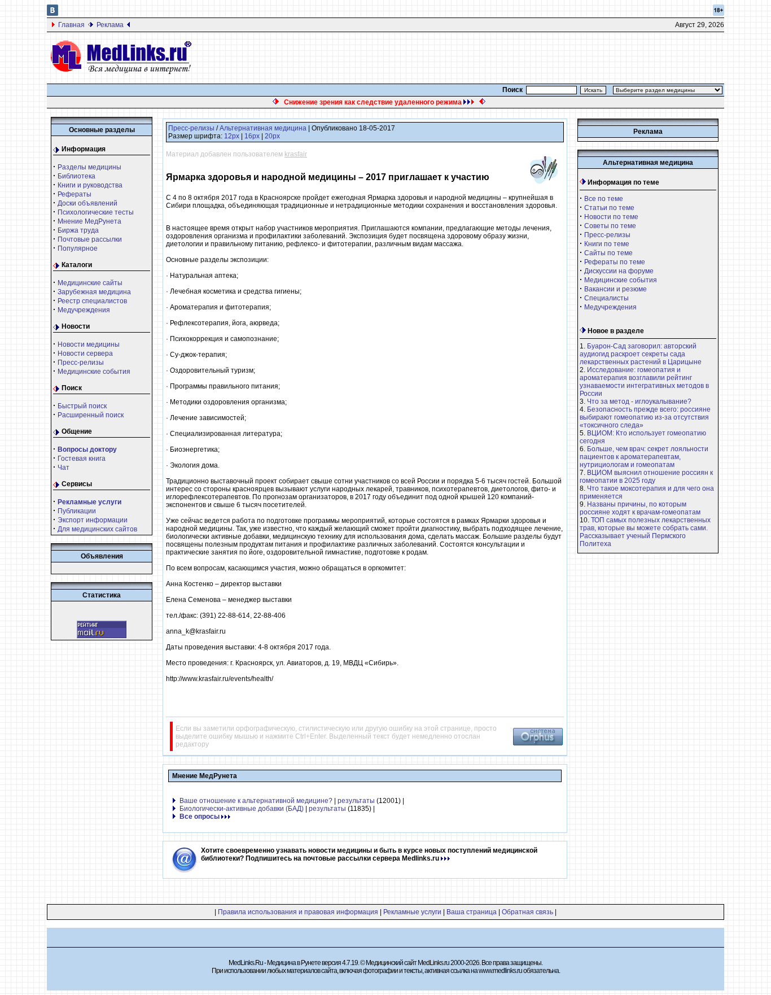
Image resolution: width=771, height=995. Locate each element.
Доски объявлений (87, 203)
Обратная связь (527, 912)
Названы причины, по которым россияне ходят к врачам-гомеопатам (640, 508)
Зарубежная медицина (94, 292)
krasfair (295, 154)
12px (231, 136)
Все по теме (603, 199)
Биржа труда (78, 230)
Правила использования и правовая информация (298, 912)
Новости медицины (89, 344)
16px (252, 136)
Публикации (77, 511)
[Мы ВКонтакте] (52, 14)
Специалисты (606, 298)
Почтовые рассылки (90, 239)
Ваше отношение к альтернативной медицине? (255, 801)
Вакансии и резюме (615, 289)
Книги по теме (606, 244)
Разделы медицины (89, 167)
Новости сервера (85, 353)
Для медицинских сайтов (97, 529)
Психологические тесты (96, 212)
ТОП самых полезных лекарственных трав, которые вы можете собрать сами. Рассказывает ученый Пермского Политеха (645, 532)
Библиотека (76, 176)
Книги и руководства (90, 185)
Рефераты (74, 194)
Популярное (78, 248)
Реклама (110, 25)
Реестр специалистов (92, 301)
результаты (356, 801)
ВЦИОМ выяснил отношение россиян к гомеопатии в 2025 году (646, 477)
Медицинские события (94, 372)
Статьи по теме (609, 208)
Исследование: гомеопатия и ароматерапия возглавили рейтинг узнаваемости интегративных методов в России (644, 382)
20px (272, 136)
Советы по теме (610, 226)
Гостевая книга (82, 458)
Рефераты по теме (614, 262)
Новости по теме (611, 217)
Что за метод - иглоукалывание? (639, 401)
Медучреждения (84, 310)
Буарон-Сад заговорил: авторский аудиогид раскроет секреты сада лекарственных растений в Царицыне (641, 354)
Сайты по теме (608, 253)
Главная (71, 25)
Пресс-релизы (81, 362)
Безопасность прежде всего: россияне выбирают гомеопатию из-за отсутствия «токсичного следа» (645, 417)
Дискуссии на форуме (619, 271)
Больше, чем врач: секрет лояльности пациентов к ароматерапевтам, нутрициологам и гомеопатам (644, 457)
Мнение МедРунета (89, 221)
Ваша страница (471, 912)
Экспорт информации (93, 520)
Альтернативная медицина (263, 128)
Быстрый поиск (82, 406)
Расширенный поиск (91, 415)
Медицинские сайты (90, 283)
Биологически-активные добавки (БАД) (241, 809)
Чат (63, 468)
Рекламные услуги (412, 912)
